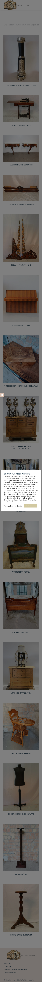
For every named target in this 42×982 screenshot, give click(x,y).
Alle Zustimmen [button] (30, 506)
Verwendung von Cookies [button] (13, 506)
